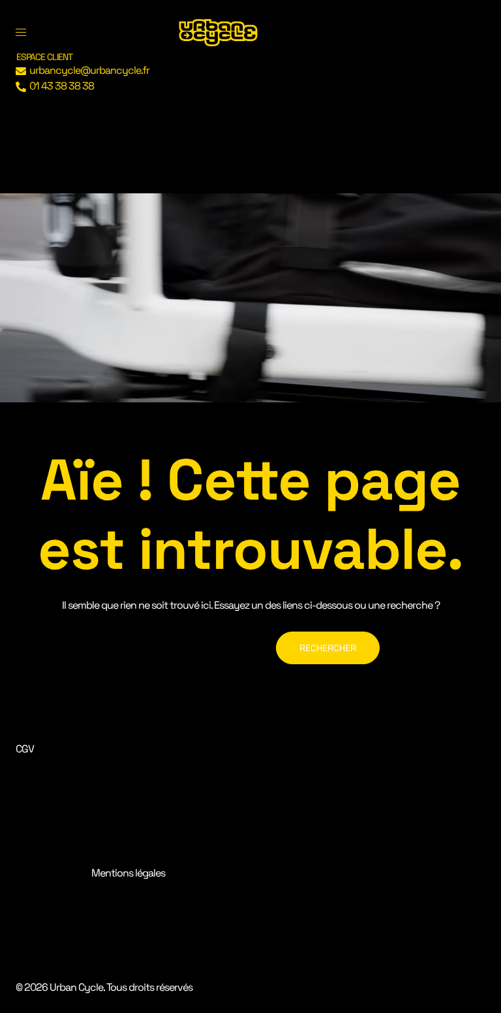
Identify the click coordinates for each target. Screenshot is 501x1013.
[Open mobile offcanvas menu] (21, 32)
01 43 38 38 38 (61, 86)
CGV (25, 749)
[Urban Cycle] (218, 32)
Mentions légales (128, 873)
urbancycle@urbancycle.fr (89, 70)
